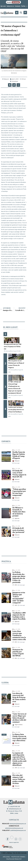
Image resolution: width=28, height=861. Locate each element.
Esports (4, 489)
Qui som (3, 6)
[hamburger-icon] (25, 12)
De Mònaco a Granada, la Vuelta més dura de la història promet (18, 512)
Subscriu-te (10, 6)
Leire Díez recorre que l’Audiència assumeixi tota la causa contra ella (19, 635)
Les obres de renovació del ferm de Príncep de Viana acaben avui (19, 697)
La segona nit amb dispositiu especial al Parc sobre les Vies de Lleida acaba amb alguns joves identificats (19, 759)
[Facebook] (7, 839)
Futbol (4, 452)
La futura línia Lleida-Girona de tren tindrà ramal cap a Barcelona (19, 737)
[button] (21, 12)
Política (4, 573)
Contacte (17, 6)
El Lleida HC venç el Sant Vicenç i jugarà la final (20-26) (19, 474)
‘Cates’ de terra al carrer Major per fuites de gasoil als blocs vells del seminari (19, 718)
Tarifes (23, 6)
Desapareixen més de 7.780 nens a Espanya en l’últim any (12, 346)
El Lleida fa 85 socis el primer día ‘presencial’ (18, 530)
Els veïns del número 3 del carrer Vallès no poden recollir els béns (18, 779)
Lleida (4, 694)
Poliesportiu (5, 470)
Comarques (15, 81)
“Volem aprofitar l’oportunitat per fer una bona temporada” (19, 492)
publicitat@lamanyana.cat (18, 830)
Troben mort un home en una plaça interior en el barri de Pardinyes (16, 409)
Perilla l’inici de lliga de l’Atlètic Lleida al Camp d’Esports (18, 455)
